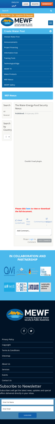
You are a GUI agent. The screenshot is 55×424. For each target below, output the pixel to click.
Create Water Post (14, 31)
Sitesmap (6, 356)
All (4, 111)
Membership (47, 4)
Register (35, 4)
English (15, 2)
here (28, 208)
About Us (6, 364)
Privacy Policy (8, 339)
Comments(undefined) (39, 221)
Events (5, 375)
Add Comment (45, 240)
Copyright (6, 345)
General (6, 115)
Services (5, 369)
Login (25, 4)
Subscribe (27, 415)
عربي (14, 5)
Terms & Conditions (11, 350)
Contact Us (7, 380)
